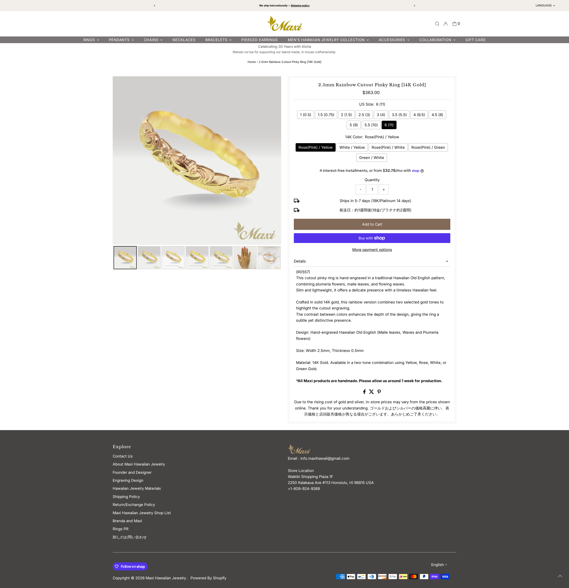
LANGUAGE (544, 5)
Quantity (372, 180)
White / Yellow (352, 147)
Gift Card (475, 40)
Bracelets (216, 40)
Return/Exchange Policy (134, 504)
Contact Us (123, 456)
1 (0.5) (305, 114)
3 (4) (381, 114)
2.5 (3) (364, 114)
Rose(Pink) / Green (428, 147)
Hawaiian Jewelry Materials (137, 488)
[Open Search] (437, 24)
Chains (152, 40)
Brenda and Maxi (127, 521)
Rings (89, 40)
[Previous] (155, 6)
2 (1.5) (346, 114)
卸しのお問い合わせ (130, 537)
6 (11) (389, 125)
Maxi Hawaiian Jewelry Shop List (142, 513)
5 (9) (354, 125)
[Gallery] (197, 173)
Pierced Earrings (259, 40)
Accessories (392, 40)
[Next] (414, 6)
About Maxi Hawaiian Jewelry (139, 464)
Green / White (371, 157)
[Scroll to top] (560, 575)
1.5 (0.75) (326, 114)
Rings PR (120, 529)
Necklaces (183, 40)
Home (252, 62)
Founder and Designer (132, 472)
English (437, 564)
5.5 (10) (371, 125)
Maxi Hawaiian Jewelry (166, 578)
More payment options (372, 249)
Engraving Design (128, 480)
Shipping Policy (126, 496)
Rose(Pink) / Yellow (316, 147)
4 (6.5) (419, 114)
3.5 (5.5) (399, 114)
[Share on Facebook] (365, 392)
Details (300, 261)
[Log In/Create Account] (446, 24)
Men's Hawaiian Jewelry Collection (327, 40)
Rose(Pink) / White (388, 147)
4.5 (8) (437, 114)
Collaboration (435, 40)
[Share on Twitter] (372, 392)
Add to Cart (372, 224)
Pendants (119, 40)
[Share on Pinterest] (379, 392)
